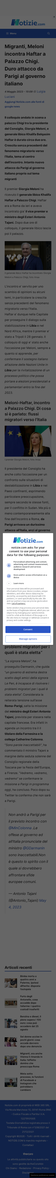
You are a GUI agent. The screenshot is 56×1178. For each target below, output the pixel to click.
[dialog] (28, 589)
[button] (28, 583)
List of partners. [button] (19, 603)
